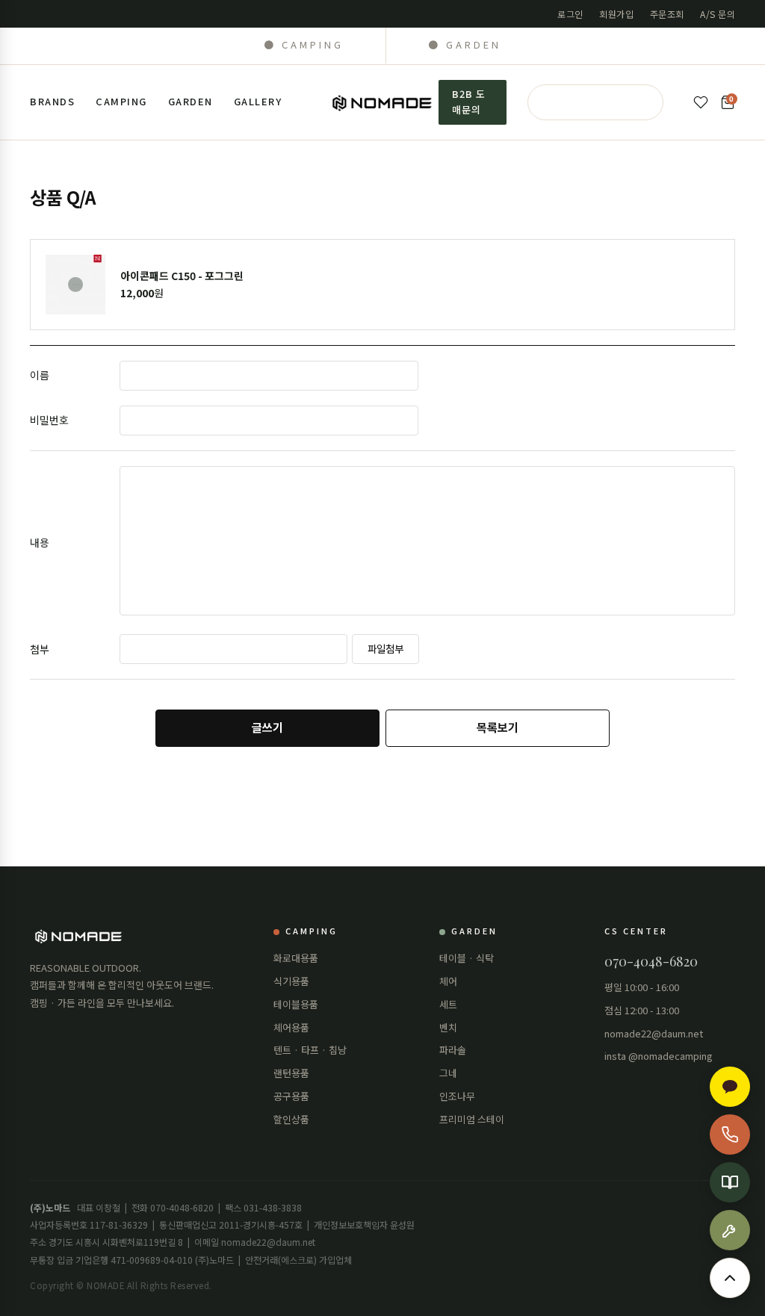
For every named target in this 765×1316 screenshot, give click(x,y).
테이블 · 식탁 (466, 958)
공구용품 (291, 1096)
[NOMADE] (382, 102)
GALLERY (258, 101)
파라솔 (452, 1050)
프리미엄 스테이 (471, 1119)
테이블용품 (295, 1004)
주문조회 (667, 13)
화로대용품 (295, 958)
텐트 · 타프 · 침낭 (310, 1050)
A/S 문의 (717, 13)
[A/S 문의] (730, 1230)
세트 (448, 1004)
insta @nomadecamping (658, 1056)
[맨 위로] (730, 1278)
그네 (448, 1073)
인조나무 (457, 1096)
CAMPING (121, 101)
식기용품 (291, 981)
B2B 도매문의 (469, 102)
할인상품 (291, 1119)
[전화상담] (730, 1134)
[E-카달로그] (730, 1182)
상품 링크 (382, 284)
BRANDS (52, 101)
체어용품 (291, 1027)
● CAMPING (304, 44)
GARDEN (190, 101)
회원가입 (616, 13)
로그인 (570, 13)
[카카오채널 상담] (730, 1087)
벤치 (448, 1027)
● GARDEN (464, 44)
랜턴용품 (291, 1073)
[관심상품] (700, 102)
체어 (448, 981)
